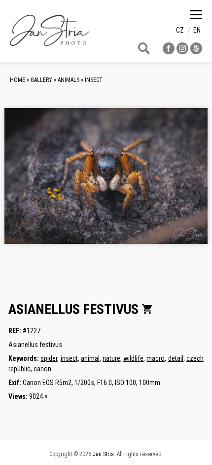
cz (180, 30)
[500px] (196, 51)
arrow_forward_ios (180, 184)
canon (42, 369)
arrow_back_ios (51, 184)
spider (48, 358)
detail (175, 358)
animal (90, 358)
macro (155, 358)
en (197, 30)
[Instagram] (182, 51)
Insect (94, 80)
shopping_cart (147, 309)
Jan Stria (103, 454)
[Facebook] (169, 51)
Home (17, 80)
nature (111, 358)
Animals (68, 80)
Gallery (41, 80)
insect (69, 358)
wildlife (133, 358)
